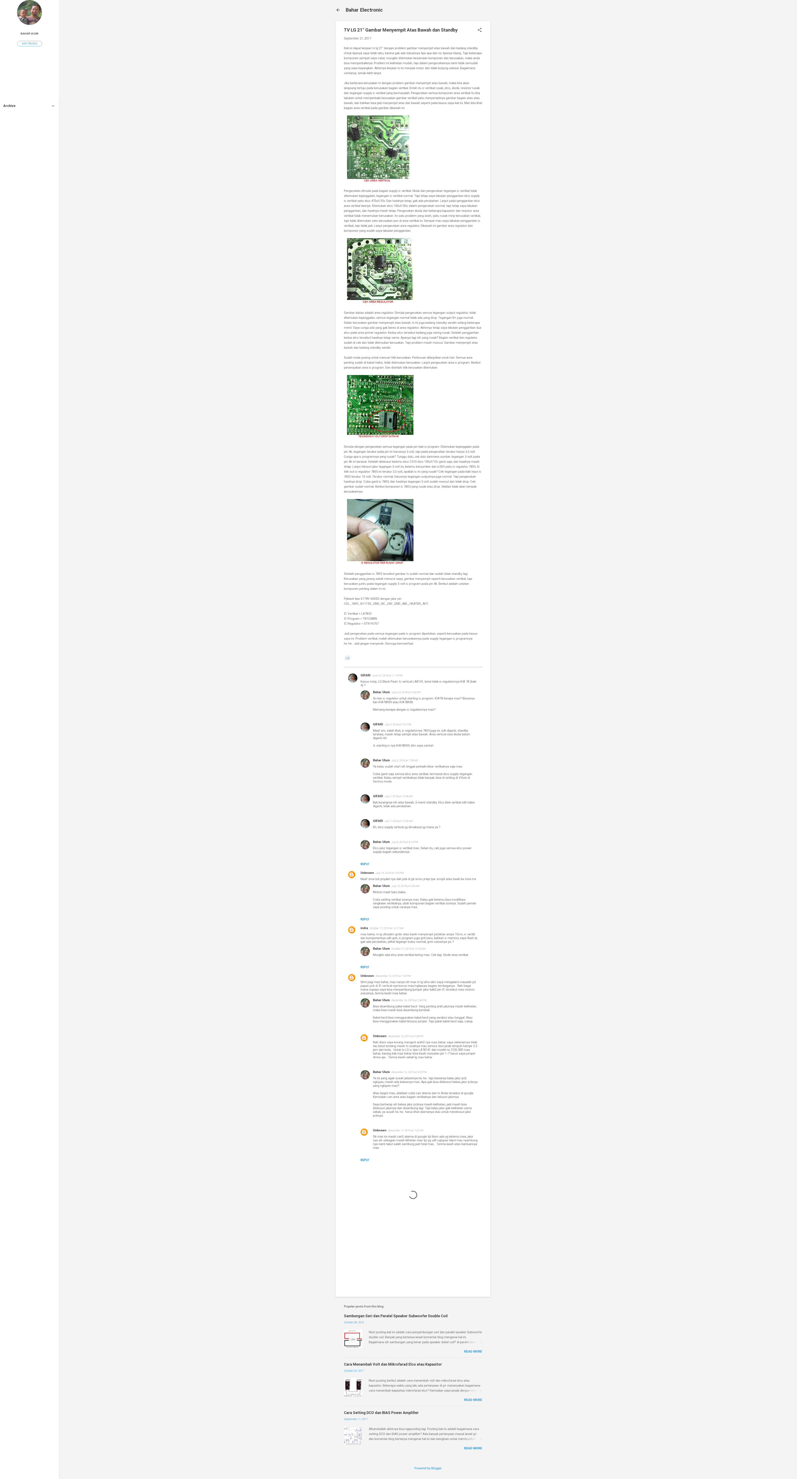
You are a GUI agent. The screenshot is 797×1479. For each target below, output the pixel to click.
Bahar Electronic (364, 10)
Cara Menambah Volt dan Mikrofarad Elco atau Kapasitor (393, 1364)
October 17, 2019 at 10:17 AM (387, 928)
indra (364, 928)
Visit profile (30, 43)
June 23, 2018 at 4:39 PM (406, 692)
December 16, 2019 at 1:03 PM (393, 975)
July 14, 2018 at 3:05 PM (390, 872)
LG (348, 658)
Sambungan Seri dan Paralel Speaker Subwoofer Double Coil (396, 1316)
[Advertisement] (507, 83)
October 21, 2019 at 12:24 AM (408, 948)
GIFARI (365, 675)
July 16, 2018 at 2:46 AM (405, 886)
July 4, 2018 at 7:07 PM (398, 724)
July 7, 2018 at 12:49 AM (399, 821)
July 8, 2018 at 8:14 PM (404, 842)
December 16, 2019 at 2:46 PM (409, 1000)
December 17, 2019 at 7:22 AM (405, 1130)
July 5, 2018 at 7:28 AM (404, 760)
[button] (479, 30)
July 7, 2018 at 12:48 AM (399, 796)
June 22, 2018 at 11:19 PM (387, 675)
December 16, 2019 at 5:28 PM (405, 1036)
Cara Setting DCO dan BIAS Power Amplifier (381, 1412)
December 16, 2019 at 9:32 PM (409, 1072)
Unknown (367, 873)
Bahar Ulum (381, 692)
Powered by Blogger (428, 1468)
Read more (473, 1351)
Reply (365, 864)
